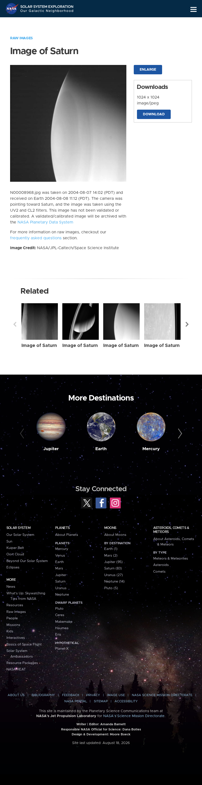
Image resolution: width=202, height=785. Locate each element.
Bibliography (43, 695)
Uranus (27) (113, 575)
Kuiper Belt (15, 548)
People (12, 618)
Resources (14, 605)
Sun (9, 541)
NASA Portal (75, 701)
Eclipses (12, 567)
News (10, 586)
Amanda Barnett (113, 724)
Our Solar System (20, 535)
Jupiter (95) (113, 562)
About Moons (115, 535)
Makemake (63, 622)
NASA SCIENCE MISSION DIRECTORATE (162, 695)
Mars (59, 568)
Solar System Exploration (47, 5)
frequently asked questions (36, 238)
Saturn (60, 581)
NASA (12, 8)
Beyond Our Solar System (27, 561)
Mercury (151, 449)
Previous (14, 324)
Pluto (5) (111, 588)
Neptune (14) (114, 581)
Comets (159, 571)
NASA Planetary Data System (45, 222)
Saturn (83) (113, 568)
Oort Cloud (15, 554)
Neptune (62, 594)
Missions (13, 625)
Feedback (70, 695)
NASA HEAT (16, 669)
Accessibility (126, 701)
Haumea (61, 628)
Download (154, 114)
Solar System (18, 528)
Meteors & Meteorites (170, 558)
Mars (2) (111, 555)
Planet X (61, 648)
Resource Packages (22, 663)
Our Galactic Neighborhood (47, 12)
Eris (58, 634)
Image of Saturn (39, 345)
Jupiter (51, 449)
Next (187, 324)
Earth (101, 449)
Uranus (61, 588)
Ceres (59, 615)
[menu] (193, 9)
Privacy (93, 695)
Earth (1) (111, 549)
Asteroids (161, 565)
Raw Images (21, 38)
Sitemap (101, 701)
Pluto (59, 608)
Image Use (116, 695)
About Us (16, 695)
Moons (110, 528)
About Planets (66, 535)
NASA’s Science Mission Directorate (134, 716)
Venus (60, 555)
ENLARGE (148, 69)
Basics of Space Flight (24, 644)
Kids (9, 631)
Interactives (15, 638)
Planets (62, 528)
